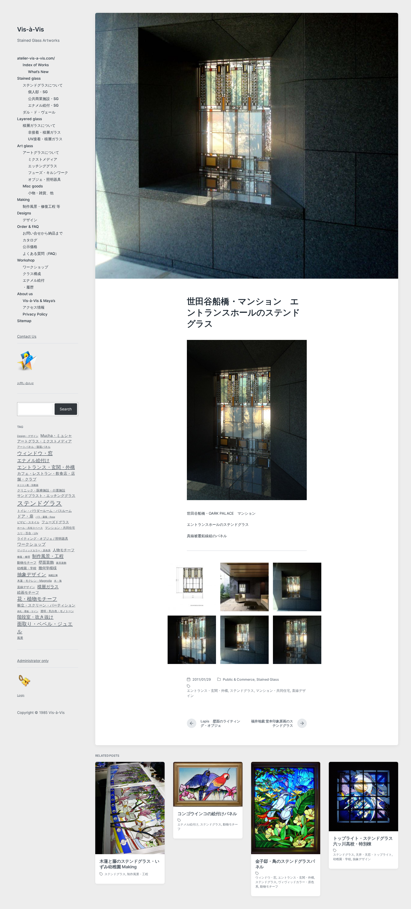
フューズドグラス (55, 522)
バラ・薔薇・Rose (45, 517)
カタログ (30, 240)
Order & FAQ (28, 226)
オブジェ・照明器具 (44, 179)
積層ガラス (48, 586)
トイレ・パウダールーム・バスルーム (44, 511)
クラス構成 (32, 274)
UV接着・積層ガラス (45, 139)
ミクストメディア (42, 159)
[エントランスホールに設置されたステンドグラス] (297, 587)
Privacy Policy (35, 314)
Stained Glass (267, 679)
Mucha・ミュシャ (56, 435)
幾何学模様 (48, 568)
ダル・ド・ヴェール (39, 112)
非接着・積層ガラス (44, 132)
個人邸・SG (38, 92)
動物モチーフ (26, 563)
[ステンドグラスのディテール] (192, 640)
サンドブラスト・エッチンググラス (46, 495)
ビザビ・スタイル (28, 522)
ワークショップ (35, 267)
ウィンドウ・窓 (35, 453)
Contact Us (26, 336)
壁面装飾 (46, 562)
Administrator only (33, 661)
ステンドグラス (39, 503)
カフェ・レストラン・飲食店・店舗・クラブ (46, 476)
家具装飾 (61, 562)
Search (66, 409)
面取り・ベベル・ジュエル (45, 627)
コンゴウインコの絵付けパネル (207, 813)
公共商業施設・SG (43, 99)
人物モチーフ (63, 550)
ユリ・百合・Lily (27, 533)
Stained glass (29, 78)
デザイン (30, 220)
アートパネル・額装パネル (34, 447)
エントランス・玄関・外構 (46, 467)
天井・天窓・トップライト (374, 854)
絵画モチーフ (28, 592)
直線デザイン (26, 587)
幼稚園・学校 (26, 568)
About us (25, 294)
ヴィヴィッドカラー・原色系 (34, 550)
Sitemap (24, 321)
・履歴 (28, 287)
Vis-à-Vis (30, 29)
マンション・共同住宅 (60, 527)
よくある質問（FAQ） (41, 253)
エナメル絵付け (33, 460)
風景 (20, 638)
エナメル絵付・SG (43, 105)
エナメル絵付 (34, 280)
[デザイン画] (192, 587)
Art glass (25, 146)
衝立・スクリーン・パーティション (46, 605)
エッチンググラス (42, 166)
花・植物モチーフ (37, 599)
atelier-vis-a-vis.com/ (36, 58)
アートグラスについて (41, 152)
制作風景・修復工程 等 (41, 206)
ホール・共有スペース (30, 527)
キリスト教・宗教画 (27, 485)
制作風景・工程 (48, 556)
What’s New (38, 72)
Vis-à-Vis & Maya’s (39, 301)
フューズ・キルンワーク (48, 172)
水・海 (58, 580)
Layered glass (29, 119)
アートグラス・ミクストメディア (44, 441)
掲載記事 (53, 575)
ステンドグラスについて (43, 85)
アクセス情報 (34, 307)
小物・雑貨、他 (41, 193)
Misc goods (33, 186)
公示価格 (30, 247)
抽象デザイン (31, 574)
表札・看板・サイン (27, 611)
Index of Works (36, 65)
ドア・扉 (25, 516)
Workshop (26, 260)
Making (23, 199)
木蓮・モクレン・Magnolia (34, 580)
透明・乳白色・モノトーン (57, 611)
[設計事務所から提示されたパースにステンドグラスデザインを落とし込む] (244, 587)
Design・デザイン (27, 436)
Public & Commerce (239, 679)
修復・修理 (23, 556)
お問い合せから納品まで (43, 233)
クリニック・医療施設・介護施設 (41, 490)
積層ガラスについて (39, 125)
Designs (24, 213)
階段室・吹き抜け (35, 617)
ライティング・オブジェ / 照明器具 (42, 539)
